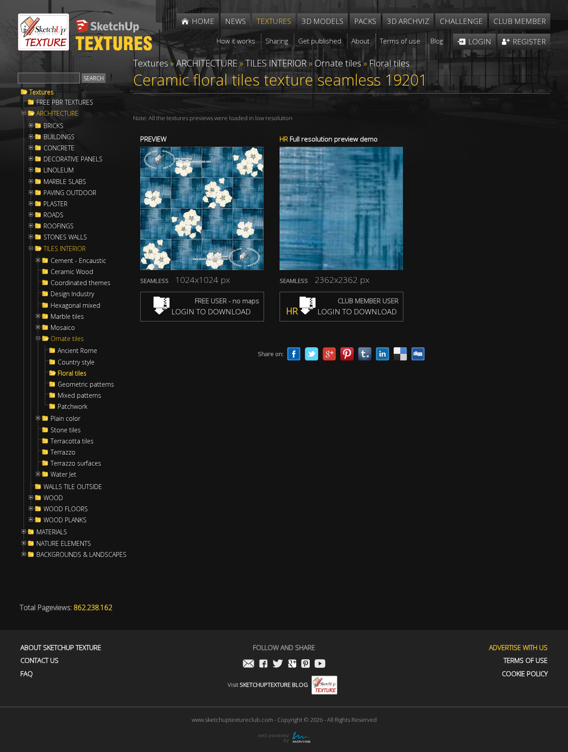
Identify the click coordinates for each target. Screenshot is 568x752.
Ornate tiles (67, 339)
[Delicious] (400, 353)
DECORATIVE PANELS (73, 159)
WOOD (53, 498)
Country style (76, 362)
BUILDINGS (59, 137)
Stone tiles (66, 430)
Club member (519, 21)
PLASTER (55, 204)
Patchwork (72, 407)
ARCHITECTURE (57, 114)
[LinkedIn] (382, 353)
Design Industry (72, 294)
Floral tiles (72, 373)
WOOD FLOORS (65, 509)
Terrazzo (63, 452)
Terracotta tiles (72, 441)
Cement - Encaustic (78, 261)
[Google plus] (329, 353)
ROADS (53, 215)
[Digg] (418, 353)
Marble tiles (67, 317)
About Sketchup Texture (60, 647)
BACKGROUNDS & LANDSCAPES (81, 555)
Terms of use (526, 660)
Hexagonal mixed (75, 305)
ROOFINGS (58, 226)
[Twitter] (311, 353)
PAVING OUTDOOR (69, 193)
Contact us (39, 660)
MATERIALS (51, 532)
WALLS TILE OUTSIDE (72, 487)
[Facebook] (293, 353)
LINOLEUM (58, 170)
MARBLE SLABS (64, 182)
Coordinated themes (80, 283)
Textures (41, 92)
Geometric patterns (86, 384)
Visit (268, 685)
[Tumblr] (364, 353)
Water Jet (63, 474)
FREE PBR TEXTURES (64, 102)
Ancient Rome (77, 351)
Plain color (65, 419)
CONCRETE (59, 148)
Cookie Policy (525, 674)
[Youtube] (320, 664)
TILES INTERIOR (64, 249)
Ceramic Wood (72, 272)
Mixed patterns (79, 396)
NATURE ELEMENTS (63, 544)
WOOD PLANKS (65, 520)
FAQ (26, 674)
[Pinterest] (347, 353)
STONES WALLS (65, 237)
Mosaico (63, 328)
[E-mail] (248, 664)
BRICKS (53, 126)
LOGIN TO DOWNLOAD (210, 311)
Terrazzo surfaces (76, 463)
